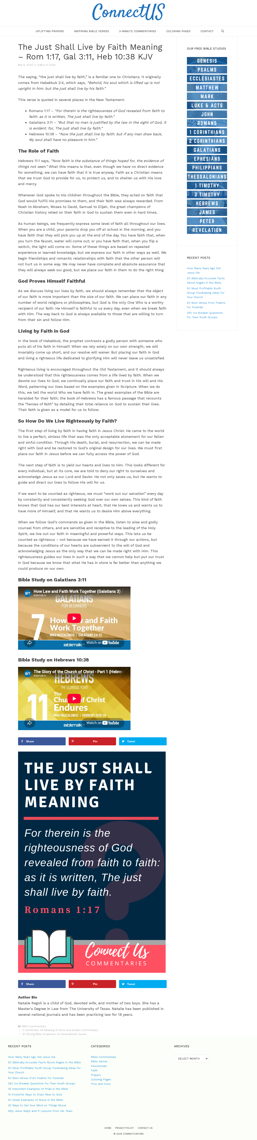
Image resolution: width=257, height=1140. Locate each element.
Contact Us (145, 1128)
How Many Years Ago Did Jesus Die (31, 1056)
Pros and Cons (101, 1083)
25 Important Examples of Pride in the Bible (38, 1088)
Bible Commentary (34, 1026)
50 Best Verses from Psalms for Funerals (36, 1078)
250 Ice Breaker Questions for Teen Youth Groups (41, 1083)
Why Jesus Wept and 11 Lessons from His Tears (40, 1110)
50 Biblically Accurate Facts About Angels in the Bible (44, 1062)
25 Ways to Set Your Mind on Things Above (37, 1105)
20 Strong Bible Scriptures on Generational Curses (54, 1034)
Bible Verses (99, 1061)
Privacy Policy (124, 1128)
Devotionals (99, 1066)
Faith (94, 1070)
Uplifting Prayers (50, 31)
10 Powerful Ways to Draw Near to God (35, 1094)
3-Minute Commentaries (137, 31)
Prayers (96, 1075)
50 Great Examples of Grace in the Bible (35, 1099)
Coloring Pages (178, 31)
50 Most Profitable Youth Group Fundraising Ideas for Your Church (205, 293)
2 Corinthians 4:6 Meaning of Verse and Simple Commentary (60, 1030)
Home (107, 1128)
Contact (207, 31)
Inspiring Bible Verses (91, 31)
